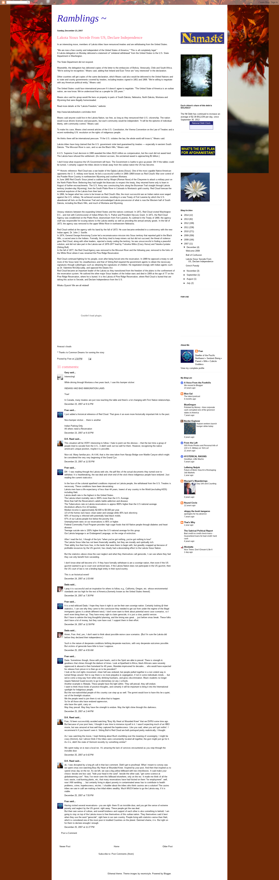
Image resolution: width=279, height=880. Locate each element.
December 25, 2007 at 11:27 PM (79, 827)
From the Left (190, 443)
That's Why (189, 522)
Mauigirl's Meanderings (195, 481)
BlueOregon (190, 404)
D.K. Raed (69, 439)
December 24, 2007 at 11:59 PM (79, 624)
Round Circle (190, 503)
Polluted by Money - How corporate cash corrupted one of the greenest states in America (199, 410)
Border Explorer (192, 421)
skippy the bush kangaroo (197, 511)
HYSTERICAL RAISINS (195, 456)
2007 (186, 243)
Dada (66, 584)
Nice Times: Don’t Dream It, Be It (198, 549)
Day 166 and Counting (206, 484)
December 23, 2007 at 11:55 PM (79, 461)
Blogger (167, 873)
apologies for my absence (195, 514)
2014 (186, 215)
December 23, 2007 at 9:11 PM (78, 404)
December (192, 247)
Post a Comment (69, 833)
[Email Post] (89, 359)
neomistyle (146, 873)
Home (116, 846)
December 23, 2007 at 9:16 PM (78, 433)
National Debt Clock (201, 123)
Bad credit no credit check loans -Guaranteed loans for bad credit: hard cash (200, 536)
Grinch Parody (192, 265)
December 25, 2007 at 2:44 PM (78, 711)
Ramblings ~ (81, 18)
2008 (186, 239)
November (192, 271)
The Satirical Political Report (198, 531)
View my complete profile (192, 368)
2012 (186, 223)
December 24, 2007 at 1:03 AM (78, 578)
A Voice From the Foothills (197, 382)
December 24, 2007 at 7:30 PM (78, 595)
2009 (186, 235)
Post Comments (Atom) (123, 854)
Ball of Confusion (194, 255)
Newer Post (65, 846)
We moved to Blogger (193, 385)
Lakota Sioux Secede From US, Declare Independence (199, 260)
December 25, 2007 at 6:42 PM (78, 755)
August (190, 279)
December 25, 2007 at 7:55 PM (78, 795)
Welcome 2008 (193, 251)
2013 (186, 219)
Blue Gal (188, 393)
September (192, 275)
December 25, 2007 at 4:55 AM (78, 650)
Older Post (168, 846)
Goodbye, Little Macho (194, 459)
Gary (66, 372)
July (189, 283)
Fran (66, 410)
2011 (186, 227)
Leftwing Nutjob (192, 467)
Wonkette (188, 547)
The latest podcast (192, 396)
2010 (186, 231)
